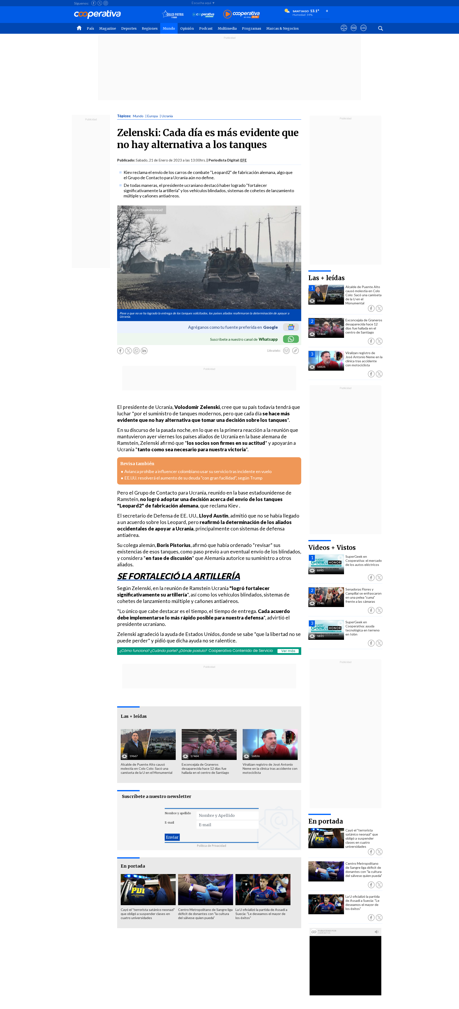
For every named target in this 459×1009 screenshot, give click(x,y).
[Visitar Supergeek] (363, 32)
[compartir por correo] (286, 350)
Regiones (150, 28)
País (90, 28)
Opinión (187, 28)
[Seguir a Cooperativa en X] (99, 3)
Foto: (124, 210)
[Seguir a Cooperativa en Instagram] (105, 3)
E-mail (169, 822)
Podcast (206, 28)
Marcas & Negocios (282, 28)
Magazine (107, 28)
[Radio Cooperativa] (241, 14)
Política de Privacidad (211, 846)
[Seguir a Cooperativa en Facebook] (93, 3)
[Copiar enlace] (295, 350)
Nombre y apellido (178, 813)
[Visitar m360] (353, 32)
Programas (251, 28)
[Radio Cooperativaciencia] (203, 14)
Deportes (129, 28)
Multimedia (227, 28)
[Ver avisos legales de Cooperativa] (344, 32)
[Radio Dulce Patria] (172, 14)
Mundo (169, 28)
